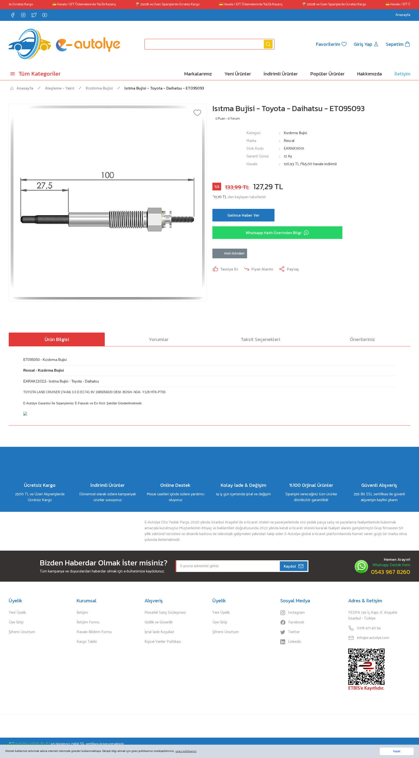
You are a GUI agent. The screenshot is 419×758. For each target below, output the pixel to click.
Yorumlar (159, 339)
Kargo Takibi (87, 642)
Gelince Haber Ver (243, 215)
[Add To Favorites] (197, 112)
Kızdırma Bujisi (295, 133)
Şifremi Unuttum (22, 632)
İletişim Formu (88, 622)
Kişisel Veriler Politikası (163, 642)
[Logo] (64, 44)
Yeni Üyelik (17, 613)
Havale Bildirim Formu (94, 632)
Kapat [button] (396, 751)
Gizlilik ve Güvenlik (159, 622)
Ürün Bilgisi (57, 339)
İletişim (82, 613)
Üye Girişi (16, 622)
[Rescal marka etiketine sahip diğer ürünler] (226, 152)
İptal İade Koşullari (159, 632)
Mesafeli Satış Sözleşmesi (165, 613)
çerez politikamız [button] (186, 751)
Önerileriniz (362, 339)
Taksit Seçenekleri (260, 339)
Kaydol (290, 566)
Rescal (289, 141)
